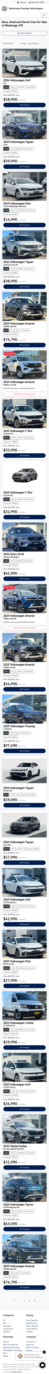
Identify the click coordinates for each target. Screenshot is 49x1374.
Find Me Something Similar (24, 394)
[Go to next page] (35, 1300)
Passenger (7, 1326)
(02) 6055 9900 (37, 2)
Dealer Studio (17, 1372)
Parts (5, 1353)
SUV (4, 1323)
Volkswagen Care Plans (12, 1350)
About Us (30, 1344)
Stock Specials (32, 1320)
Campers (6, 1331)
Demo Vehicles (32, 1326)
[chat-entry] (42, 1365)
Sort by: (23, 43)
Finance (29, 1331)
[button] (44, 15)
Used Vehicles (31, 1329)
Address (23, 2)
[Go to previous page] (14, 1300)
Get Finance (24, 105)
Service (6, 1342)
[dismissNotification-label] (44, 1352)
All (4, 1320)
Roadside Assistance (11, 1347)
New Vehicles (31, 1323)
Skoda (5, 1356)
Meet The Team (32, 1347)
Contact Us (30, 1342)
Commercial (8, 1329)
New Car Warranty (10, 1344)
